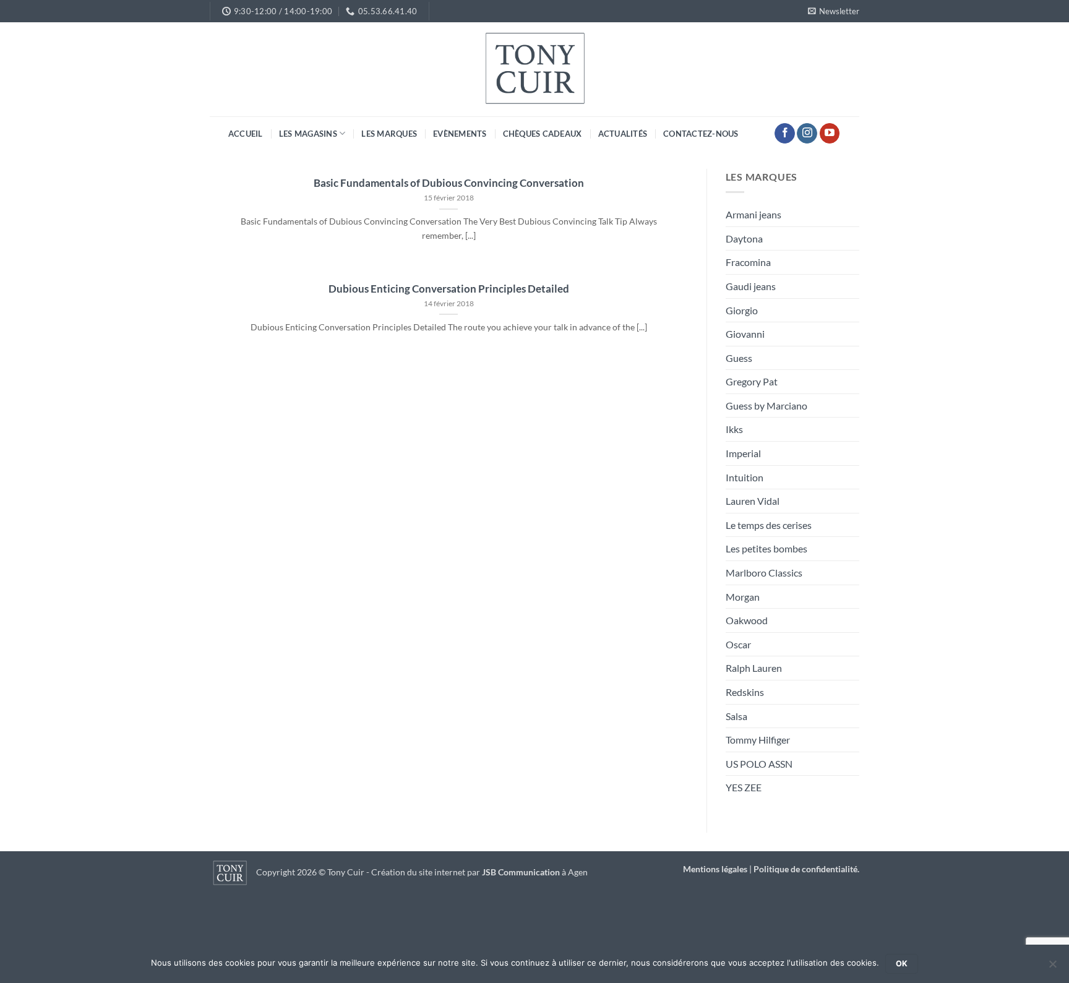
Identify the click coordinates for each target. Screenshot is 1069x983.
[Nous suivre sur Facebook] (785, 133)
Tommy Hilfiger (758, 739)
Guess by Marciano (766, 405)
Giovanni (745, 334)
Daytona (744, 238)
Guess (739, 358)
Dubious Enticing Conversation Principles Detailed (448, 289)
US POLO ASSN (759, 764)
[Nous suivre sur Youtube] (830, 133)
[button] (833, 11)
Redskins (745, 692)
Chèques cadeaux (542, 134)
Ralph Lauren (754, 668)
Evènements (460, 134)
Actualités (623, 134)
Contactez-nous (701, 134)
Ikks (734, 429)
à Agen (535, 872)
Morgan (743, 597)
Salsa (736, 716)
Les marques (389, 134)
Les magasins (308, 134)
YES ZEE (744, 787)
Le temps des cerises (769, 525)
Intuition (744, 477)
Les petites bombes (766, 548)
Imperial (743, 453)
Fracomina (748, 262)
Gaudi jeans (751, 286)
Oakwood (747, 620)
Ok (902, 963)
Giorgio (742, 310)
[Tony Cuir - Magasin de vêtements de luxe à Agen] (534, 69)
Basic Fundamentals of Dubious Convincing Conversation (449, 183)
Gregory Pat (752, 381)
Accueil (245, 134)
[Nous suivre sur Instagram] (807, 133)
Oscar (738, 644)
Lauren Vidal (752, 501)
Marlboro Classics (764, 572)
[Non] (1052, 967)
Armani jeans (753, 214)
